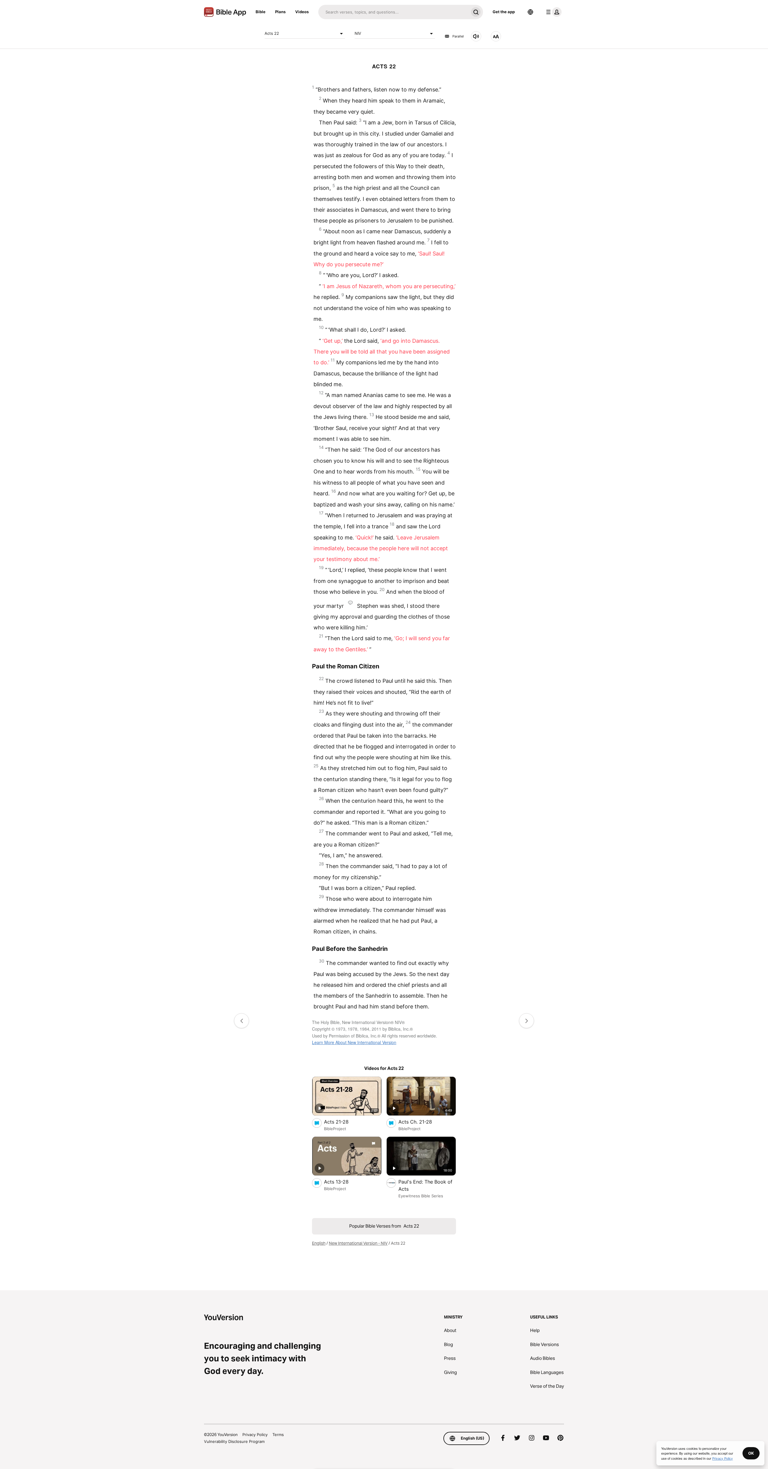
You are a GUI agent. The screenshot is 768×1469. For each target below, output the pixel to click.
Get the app (504, 11)
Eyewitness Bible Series (420, 1195)
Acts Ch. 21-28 (421, 1121)
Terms (278, 1434)
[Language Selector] (530, 12)
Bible (261, 11)
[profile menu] (552, 12)
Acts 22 (272, 33)
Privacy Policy (255, 1434)
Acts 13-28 (342, 1181)
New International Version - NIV (358, 1243)
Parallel (458, 36)
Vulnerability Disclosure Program (234, 1441)
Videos (302, 11)
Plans (280, 11)
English (319, 1243)
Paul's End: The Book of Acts (425, 1185)
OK (751, 1453)
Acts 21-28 (342, 1121)
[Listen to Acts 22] (476, 36)
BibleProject (335, 1128)
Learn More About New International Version (354, 1042)
